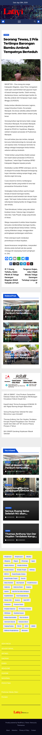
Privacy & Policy (24, 730)
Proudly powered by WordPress (15, 722)
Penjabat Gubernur (9, 609)
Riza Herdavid (24, 617)
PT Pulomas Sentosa (25, 609)
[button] (35, 21)
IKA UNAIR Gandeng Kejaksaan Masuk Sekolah (21, 334)
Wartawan (25, 630)
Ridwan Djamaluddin (10, 617)
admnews (21, 471)
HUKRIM (8, 530)
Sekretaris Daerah (9, 622)
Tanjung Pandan (9, 626)
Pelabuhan (7, 604)
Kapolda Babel (8, 595)
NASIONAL (8, 507)
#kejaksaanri (19, 556)
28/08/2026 (11, 540)
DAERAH (6, 34)
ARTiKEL (5, 653)
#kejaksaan (7, 556)
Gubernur (7, 587)
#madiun (28, 556)
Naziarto (17, 600)
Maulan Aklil (7, 600)
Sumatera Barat (23, 622)
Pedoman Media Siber (10, 692)
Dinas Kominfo (8, 582)
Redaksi (5, 697)
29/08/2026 (11, 471)
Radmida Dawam (19, 613)
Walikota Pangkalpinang (11, 630)
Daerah (23, 578)
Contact (33, 730)
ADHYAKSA (6, 644)
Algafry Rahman (9, 565)
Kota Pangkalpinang (22, 595)
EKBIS (4, 663)
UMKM (33, 626)
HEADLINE (6, 668)
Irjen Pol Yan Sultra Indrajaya (20, 591)
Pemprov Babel (18, 604)
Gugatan (28, 587)
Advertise (14, 730)
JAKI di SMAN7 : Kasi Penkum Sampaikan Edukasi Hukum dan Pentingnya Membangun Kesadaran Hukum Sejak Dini (20, 397)
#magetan (7, 561)
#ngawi (16, 561)
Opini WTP (26, 600)
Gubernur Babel (18, 587)
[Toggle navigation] (19, 21)
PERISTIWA (8, 485)
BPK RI (6, 574)
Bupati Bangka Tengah (10, 578)
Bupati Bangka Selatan (18, 574)
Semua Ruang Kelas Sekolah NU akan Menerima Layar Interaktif (20, 514)
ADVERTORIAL (7, 648)
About (8, 730)
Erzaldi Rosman (32, 582)
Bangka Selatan (9, 569)
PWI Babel (7, 613)
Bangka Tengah (21, 569)
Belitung (32, 569)
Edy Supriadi (20, 582)
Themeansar (20, 725)
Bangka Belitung (22, 565)
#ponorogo (25, 561)
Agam (33, 561)
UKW (26, 626)
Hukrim (6, 591)
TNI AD (19, 626)
